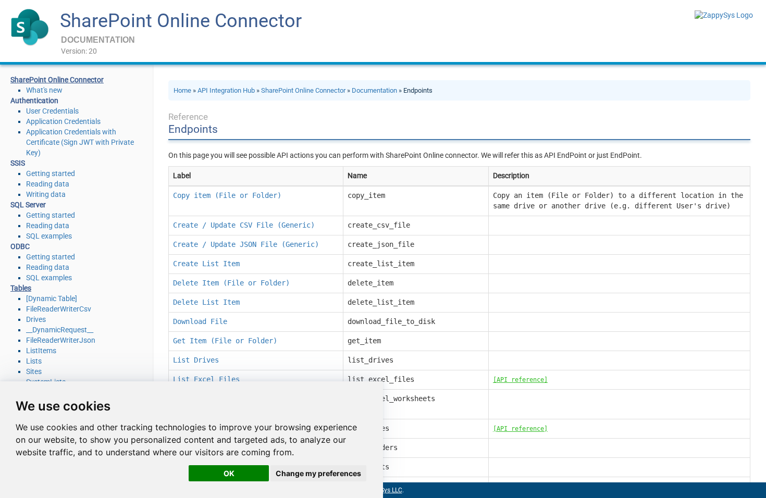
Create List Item (206, 263)
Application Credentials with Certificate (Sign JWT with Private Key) (80, 142)
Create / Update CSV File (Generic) (244, 225)
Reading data (47, 184)
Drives (36, 319)
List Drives (196, 360)
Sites (34, 371)
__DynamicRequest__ (59, 330)
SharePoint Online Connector (181, 21)
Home (182, 90)
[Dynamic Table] (51, 298)
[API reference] (520, 379)
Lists (34, 361)
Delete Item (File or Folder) (231, 283)
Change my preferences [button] (318, 473)
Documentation (374, 90)
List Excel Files (206, 379)
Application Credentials (63, 121)
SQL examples (49, 236)
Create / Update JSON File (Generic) (246, 244)
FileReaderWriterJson (60, 340)
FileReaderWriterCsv (58, 309)
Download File (200, 321)
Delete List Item (206, 302)
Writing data (46, 194)
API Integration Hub (226, 90)
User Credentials (52, 111)
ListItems (41, 350)
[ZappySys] (724, 15)
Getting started (50, 173)
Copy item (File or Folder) (227, 195)
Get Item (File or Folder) (225, 341)
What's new (44, 90)
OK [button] (229, 473)
